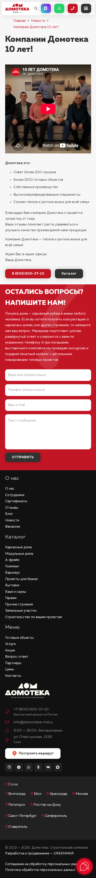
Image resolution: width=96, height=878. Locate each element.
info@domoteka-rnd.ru (33, 722)
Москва (82, 794)
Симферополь (56, 816)
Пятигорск (16, 804)
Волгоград (16, 794)
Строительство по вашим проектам (33, 617)
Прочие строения (19, 604)
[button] (36, 8)
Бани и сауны (15, 591)
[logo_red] (17, 7)
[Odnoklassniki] (38, 767)
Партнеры (13, 663)
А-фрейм (12, 560)
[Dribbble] (58, 767)
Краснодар (58, 794)
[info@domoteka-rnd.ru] (9, 722)
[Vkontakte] (48, 767)
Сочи (13, 784)
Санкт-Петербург (22, 816)
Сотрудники (14, 495)
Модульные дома (19, 553)
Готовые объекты (19, 637)
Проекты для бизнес (21, 579)
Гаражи (11, 598)
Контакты (13, 675)
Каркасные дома (18, 547)
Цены (9, 669)
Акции (10, 650)
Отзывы (11, 507)
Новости (38, 20)
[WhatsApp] (29, 767)
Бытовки (12, 585)
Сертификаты (16, 501)
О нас (9, 488)
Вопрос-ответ (16, 656)
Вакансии (12, 526)
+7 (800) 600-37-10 (31, 709)
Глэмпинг (12, 566)
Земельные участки (20, 610)
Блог (9, 514)
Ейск (38, 794)
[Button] (46, 8)
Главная (19, 20)
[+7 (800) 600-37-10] (9, 712)
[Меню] (86, 8)
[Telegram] (19, 767)
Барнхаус (12, 572)
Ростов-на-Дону (47, 804)
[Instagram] (9, 767)
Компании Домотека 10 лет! (35, 27)
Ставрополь (17, 826)
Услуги (10, 644)
